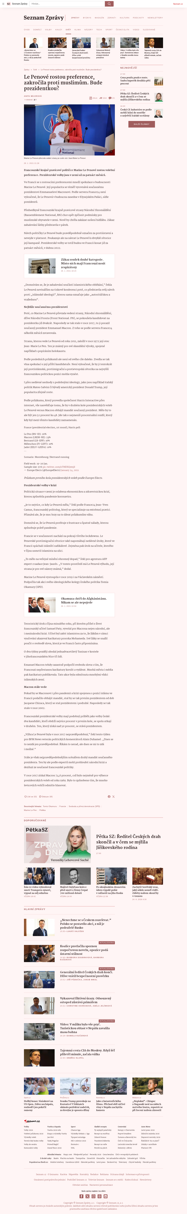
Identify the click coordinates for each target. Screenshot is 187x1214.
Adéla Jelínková (102, 1006)
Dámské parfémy (88, 1162)
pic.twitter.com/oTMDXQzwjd (59, 467)
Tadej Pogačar (53, 1140)
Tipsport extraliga (78, 1137)
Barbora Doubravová (79, 958)
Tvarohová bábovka (102, 1140)
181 (113, 98)
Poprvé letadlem (124, 1133)
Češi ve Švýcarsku (125, 1140)
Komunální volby (31, 1148)
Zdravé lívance (100, 1137)
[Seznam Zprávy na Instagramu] (93, 1196)
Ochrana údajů (117, 1174)
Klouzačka (101, 1158)
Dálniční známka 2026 (150, 1133)
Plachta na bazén (67, 1158)
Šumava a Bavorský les (127, 1137)
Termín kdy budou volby (33, 1140)
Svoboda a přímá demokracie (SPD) (84, 806)
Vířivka (142, 1158)
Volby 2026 (28, 1130)
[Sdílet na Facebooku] (109, 796)
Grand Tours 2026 (54, 1148)
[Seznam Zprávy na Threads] (99, 1196)
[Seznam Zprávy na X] (87, 1196)
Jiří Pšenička (74, 980)
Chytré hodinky (135, 1162)
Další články (141, 124)
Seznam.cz (178, 4)
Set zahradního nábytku (116, 1158)
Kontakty (84, 1174)
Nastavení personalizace (101, 1185)
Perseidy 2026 (95, 1154)
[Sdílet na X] (113, 796)
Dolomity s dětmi (125, 1148)
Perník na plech (100, 1148)
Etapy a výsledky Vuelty (57, 1133)
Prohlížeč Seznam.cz (77, 1180)
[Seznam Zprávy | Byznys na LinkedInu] (105, 1196)
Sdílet (105, 98)
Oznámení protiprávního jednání (50, 1180)
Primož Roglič (52, 1144)
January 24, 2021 (70, 470)
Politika (42, 810)
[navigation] (3, 4)
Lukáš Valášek (75, 931)
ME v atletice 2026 (78, 1140)
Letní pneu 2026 (148, 1130)
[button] (33, 43)
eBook (95, 98)
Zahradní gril (132, 1158)
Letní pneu (101, 1162)
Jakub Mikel (90, 980)
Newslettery (145, 1180)
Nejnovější (128, 68)
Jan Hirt (50, 1137)
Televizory (123, 1162)
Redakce (94, 1174)
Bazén (56, 1158)
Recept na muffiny (102, 1133)
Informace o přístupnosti (137, 1174)
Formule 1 (75, 1144)
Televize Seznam (96, 1180)
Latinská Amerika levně (127, 1144)
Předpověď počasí (81, 1154)
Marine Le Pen (30, 810)
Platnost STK (146, 1148)
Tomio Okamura (50, 806)
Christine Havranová (79, 1006)
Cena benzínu (108, 1154)
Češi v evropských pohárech (127, 1154)
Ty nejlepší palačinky (102, 1130)
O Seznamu (53, 1174)
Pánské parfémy (149, 1162)
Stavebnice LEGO (72, 1162)
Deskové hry (112, 1162)
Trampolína (80, 1158)
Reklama (104, 1174)
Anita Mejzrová (33, 96)
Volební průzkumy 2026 (33, 1133)
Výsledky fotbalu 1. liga (80, 1133)
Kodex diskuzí (131, 1180)
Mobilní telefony (57, 1162)
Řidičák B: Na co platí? (150, 1140)
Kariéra (63, 1174)
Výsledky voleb (30, 1137)
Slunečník (91, 1158)
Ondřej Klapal (75, 1058)
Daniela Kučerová (77, 1036)
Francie (62, 806)
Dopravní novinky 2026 (150, 1137)
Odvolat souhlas (80, 1185)
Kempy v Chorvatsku (126, 1130)
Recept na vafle (100, 1144)
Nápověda (73, 1174)
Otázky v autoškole (149, 1144)
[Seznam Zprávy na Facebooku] (81, 1196)
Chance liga (75, 1130)
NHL (73, 1148)
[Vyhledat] (109, 4)
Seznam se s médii (114, 1180)
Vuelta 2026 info (54, 1130)
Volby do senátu (30, 1144)
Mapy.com (67, 1154)
